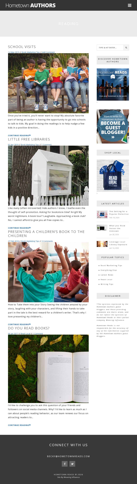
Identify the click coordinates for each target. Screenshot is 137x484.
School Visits (22, 46)
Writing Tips (107, 284)
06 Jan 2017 (13, 333)
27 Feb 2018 (13, 241)
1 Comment (46, 144)
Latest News (107, 275)
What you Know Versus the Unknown (117, 228)
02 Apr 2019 (13, 144)
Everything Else (109, 270)
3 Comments (47, 241)
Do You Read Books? (29, 328)
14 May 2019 (13, 52)
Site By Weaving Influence (68, 477)
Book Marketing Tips (31, 52)
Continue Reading (18, 135)
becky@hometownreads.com (68, 456)
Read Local (25, 333)
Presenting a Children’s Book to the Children (46, 233)
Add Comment (48, 52)
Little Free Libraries (29, 139)
